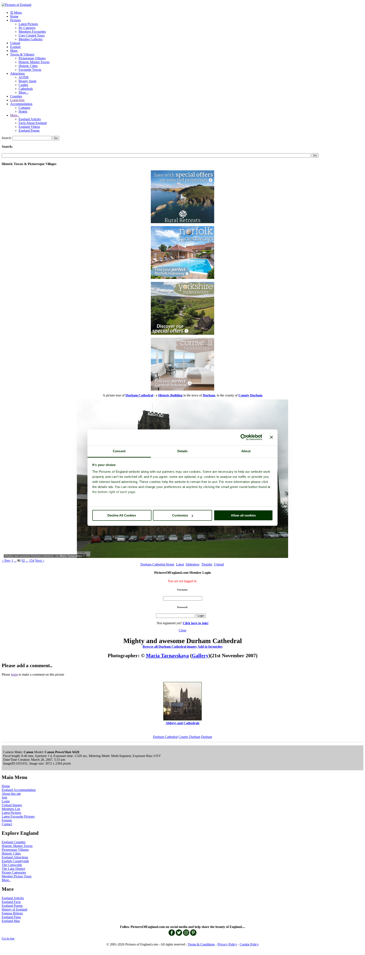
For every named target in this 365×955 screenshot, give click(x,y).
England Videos (29, 126)
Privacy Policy (227, 944)
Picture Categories (14, 872)
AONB (24, 77)
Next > (39, 560)
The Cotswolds (12, 865)
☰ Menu (16, 12)
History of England (14, 909)
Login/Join (17, 100)
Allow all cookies (243, 515)
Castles (23, 85)
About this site (11, 793)
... (15, 560)
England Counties (14, 842)
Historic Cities (28, 66)
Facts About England (33, 123)
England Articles (30, 119)
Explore (15, 47)
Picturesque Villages (32, 58)
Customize (180, 515)
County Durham (189, 737)
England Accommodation (19, 790)
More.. (14, 115)
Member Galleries (30, 39)
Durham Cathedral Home (157, 564)
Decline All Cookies (122, 515)
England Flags (11, 917)
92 (23, 560)
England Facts (11, 902)
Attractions (17, 73)
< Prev (6, 560)
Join (4, 797)
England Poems (29, 130)
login (14, 674)
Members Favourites (32, 31)
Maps (14, 50)
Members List (11, 809)
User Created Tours (32, 35)
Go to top (8, 938)
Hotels (23, 111)
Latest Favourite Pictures (18, 816)
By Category (27, 28)
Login (6, 801)
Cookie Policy (249, 944)
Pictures (15, 20)
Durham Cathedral (165, 737)
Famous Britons (12, 913)
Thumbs (206, 564)
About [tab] (246, 451)
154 (31, 560)
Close (182, 630)
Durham (206, 737)
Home (14, 16)
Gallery (200, 655)
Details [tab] (182, 451)
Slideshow (193, 564)
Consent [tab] (119, 451)
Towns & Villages (22, 54)
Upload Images (12, 805)
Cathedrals (26, 88)
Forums (7, 820)
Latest (180, 564)
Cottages (24, 107)
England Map (11, 921)
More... (23, 92)
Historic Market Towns (34, 62)
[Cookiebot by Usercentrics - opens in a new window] (243, 437)
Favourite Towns (30, 69)
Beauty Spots (27, 81)
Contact (7, 824)
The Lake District (13, 868)
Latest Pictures (28, 24)
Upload (15, 43)
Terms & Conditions (201, 944)
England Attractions (15, 857)
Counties (16, 96)
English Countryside (15, 861)
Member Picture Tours (16, 876)
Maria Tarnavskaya (71, 555)
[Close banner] (271, 437)
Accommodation (21, 104)
